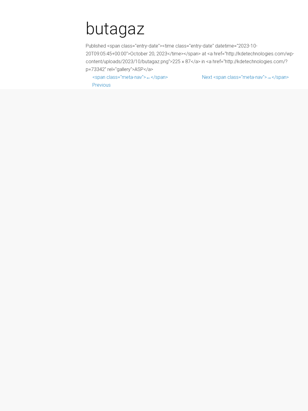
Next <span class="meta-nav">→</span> (245, 77)
